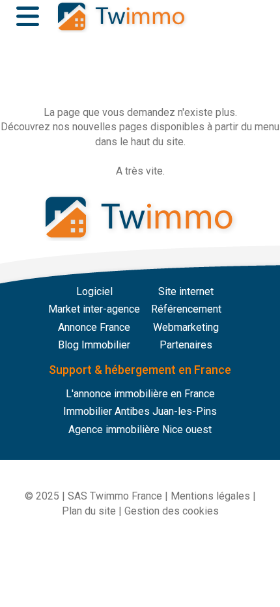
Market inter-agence (94, 309)
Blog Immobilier (94, 345)
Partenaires (186, 345)
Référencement (186, 309)
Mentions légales (210, 496)
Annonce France (94, 327)
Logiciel (94, 291)
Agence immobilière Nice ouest (140, 429)
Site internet (186, 291)
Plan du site (89, 511)
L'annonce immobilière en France (140, 394)
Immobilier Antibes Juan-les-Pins (140, 411)
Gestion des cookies (171, 511)
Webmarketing (186, 327)
